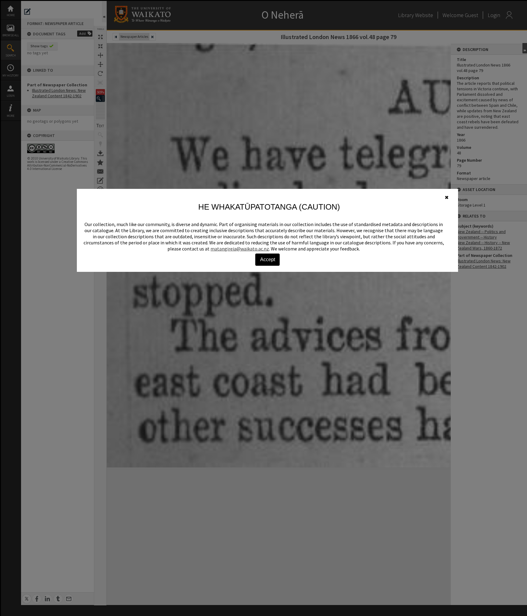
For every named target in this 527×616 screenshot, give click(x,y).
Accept (267, 259)
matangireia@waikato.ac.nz (239, 249)
